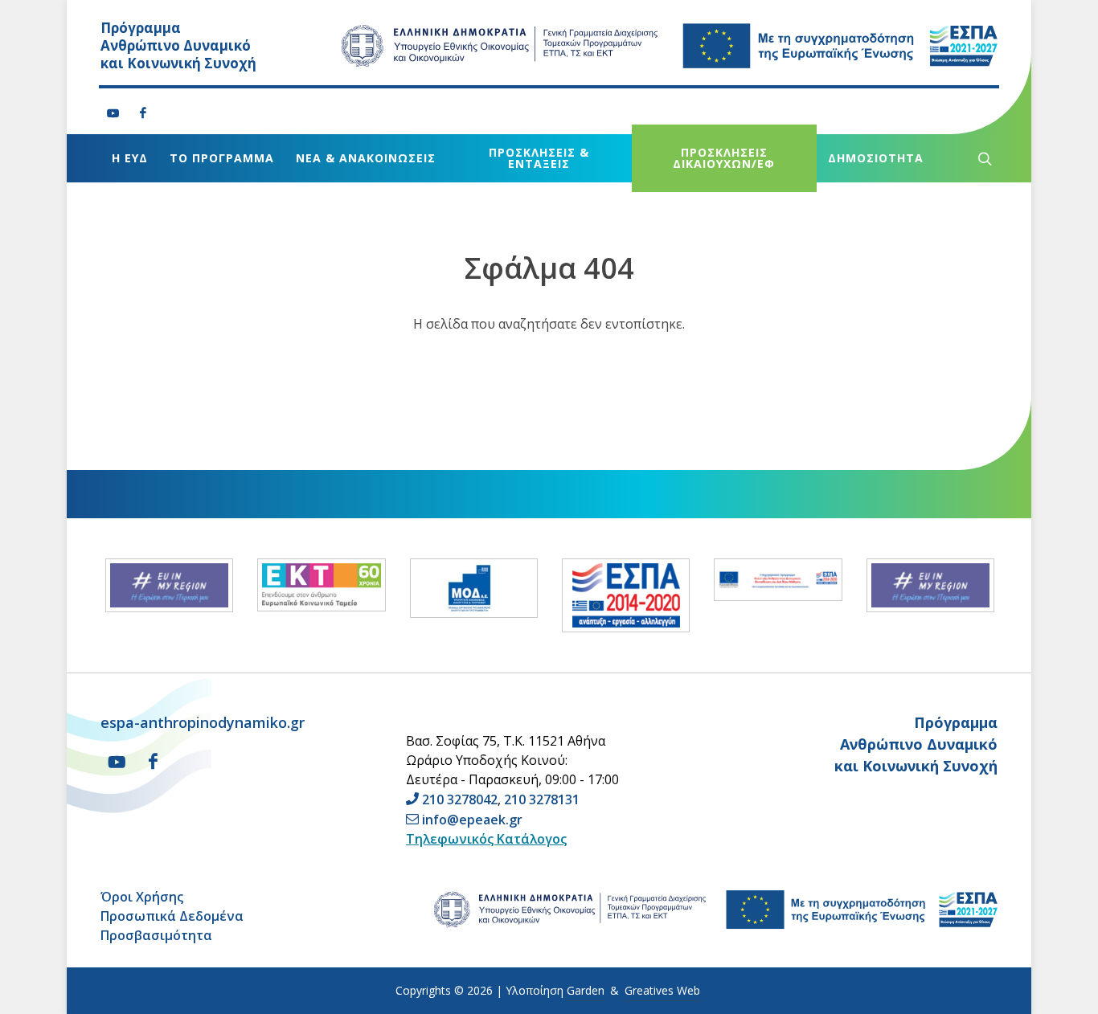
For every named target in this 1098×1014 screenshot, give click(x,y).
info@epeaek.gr (472, 819)
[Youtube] (113, 113)
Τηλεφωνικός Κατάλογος (486, 839)
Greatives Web (662, 990)
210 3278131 (542, 799)
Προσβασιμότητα (156, 935)
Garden (585, 990)
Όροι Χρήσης (141, 897)
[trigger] (983, 158)
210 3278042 (460, 799)
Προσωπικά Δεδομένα (172, 916)
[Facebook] (143, 113)
